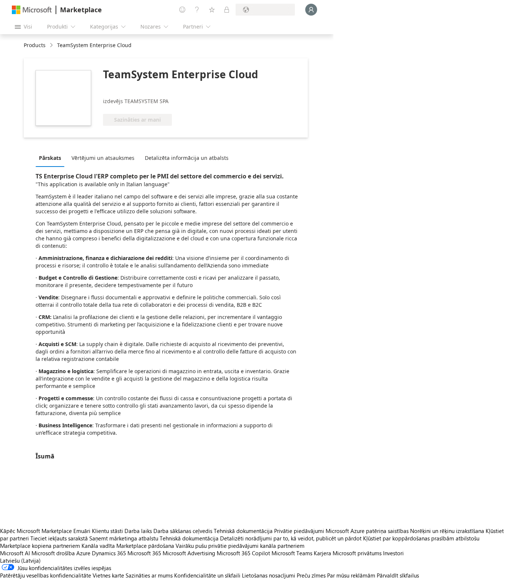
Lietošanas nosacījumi (268, 575)
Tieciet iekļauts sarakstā (59, 538)
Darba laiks (138, 530)
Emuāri (81, 530)
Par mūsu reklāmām (351, 575)
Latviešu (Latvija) (20, 560)
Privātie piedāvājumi (299, 530)
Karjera (322, 553)
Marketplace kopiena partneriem (40, 545)
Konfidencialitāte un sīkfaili (207, 575)
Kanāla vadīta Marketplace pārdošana (127, 545)
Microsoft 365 (144, 553)
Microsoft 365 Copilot (243, 553)
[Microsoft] (32, 10)
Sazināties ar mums (149, 575)
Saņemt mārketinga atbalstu (123, 538)
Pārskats (50, 157)
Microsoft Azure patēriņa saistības (368, 530)
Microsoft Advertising (189, 553)
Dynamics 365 (109, 553)
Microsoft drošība (53, 553)
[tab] (52, 157)
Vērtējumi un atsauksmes (102, 157)
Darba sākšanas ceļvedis (182, 530)
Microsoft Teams (292, 553)
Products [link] (35, 45)
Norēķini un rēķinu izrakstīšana (447, 530)
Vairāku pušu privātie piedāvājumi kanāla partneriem (240, 545)
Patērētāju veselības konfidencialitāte (45, 575)
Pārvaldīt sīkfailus (398, 575)
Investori (393, 553)
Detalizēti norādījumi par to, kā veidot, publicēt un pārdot (291, 538)
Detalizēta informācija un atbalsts (187, 157)
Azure (83, 553)
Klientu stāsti (107, 530)
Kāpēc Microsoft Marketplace (36, 530)
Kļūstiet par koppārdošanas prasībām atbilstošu (421, 538)
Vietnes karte (108, 575)
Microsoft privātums (357, 553)
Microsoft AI (15, 553)
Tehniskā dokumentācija (243, 530)
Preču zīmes (311, 575)
